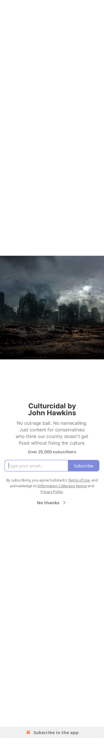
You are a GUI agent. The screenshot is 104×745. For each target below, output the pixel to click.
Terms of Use (79, 480)
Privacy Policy (51, 491)
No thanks (48, 502)
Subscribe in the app (56, 732)
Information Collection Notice (62, 485)
